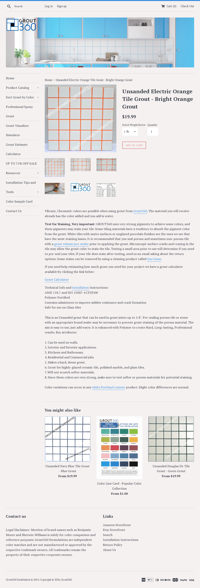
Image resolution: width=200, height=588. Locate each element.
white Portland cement (108, 387)
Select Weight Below (134, 125)
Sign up (62, 6)
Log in (49, 6)
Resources (22, 173)
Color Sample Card (19, 201)
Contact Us (13, 211)
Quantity (152, 125)
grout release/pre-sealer (71, 244)
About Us (109, 550)
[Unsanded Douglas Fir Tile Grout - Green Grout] (171, 439)
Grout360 (140, 211)
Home (10, 78)
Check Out (187, 6)
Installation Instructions (120, 540)
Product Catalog (22, 88)
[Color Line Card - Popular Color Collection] (119, 447)
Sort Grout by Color (22, 97)
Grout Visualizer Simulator (17, 130)
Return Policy (112, 545)
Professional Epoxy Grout (19, 111)
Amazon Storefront (117, 525)
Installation (80, 287)
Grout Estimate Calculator (17, 149)
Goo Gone (154, 259)
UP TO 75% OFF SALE (21, 163)
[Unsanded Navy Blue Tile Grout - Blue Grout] (68, 439)
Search (107, 535)
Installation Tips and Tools (22, 187)
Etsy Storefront (114, 530)
